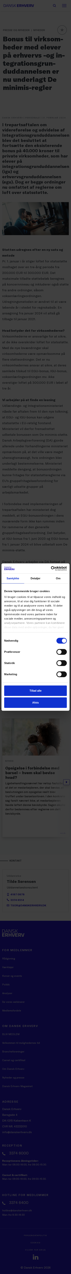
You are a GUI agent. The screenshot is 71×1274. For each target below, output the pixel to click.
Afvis (35, 702)
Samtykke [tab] (13, 578)
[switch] (61, 652)
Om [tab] (58, 578)
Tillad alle (35, 690)
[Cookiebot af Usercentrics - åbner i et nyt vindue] (51, 568)
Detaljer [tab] (36, 578)
